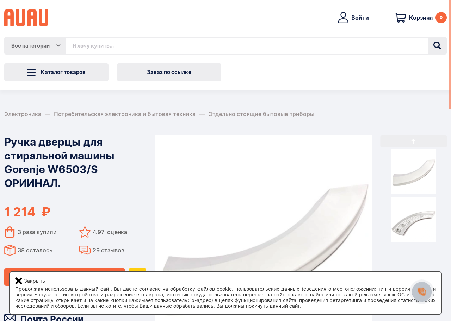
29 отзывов (108, 250)
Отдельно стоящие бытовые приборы (261, 114)
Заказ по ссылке (169, 72)
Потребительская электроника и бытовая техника (125, 114)
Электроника (22, 114)
